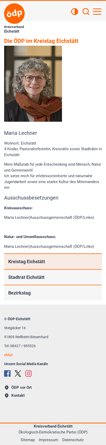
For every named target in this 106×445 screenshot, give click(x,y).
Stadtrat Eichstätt (26, 277)
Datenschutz (73, 440)
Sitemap (28, 440)
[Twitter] (18, 373)
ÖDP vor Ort (21, 387)
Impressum (48, 440)
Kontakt (18, 395)
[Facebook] (7, 373)
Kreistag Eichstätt (26, 261)
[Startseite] (14, 13)
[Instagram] (28, 373)
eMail (8, 355)
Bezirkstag (19, 293)
